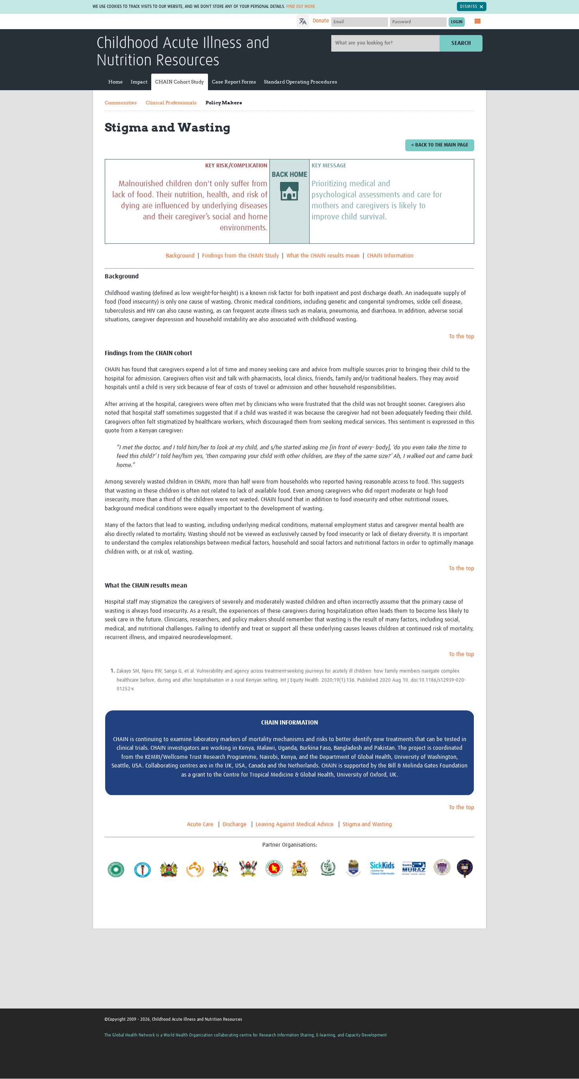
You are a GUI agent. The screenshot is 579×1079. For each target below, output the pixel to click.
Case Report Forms (234, 82)
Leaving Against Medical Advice (295, 824)
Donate (321, 21)
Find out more (300, 6)
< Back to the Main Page (439, 145)
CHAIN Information (390, 256)
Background (180, 256)
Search (461, 43)
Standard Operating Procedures (300, 82)
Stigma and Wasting (367, 824)
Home (115, 82)
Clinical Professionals (171, 103)
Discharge (235, 824)
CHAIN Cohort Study (179, 82)
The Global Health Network (155, 22)
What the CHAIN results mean (323, 256)
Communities (121, 103)
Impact (139, 82)
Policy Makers (224, 103)
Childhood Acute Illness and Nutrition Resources (182, 52)
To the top (461, 336)
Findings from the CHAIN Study (240, 256)
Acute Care (200, 824)
